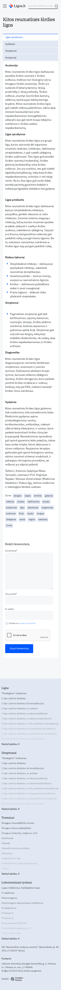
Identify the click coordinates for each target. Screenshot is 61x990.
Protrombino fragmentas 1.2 (16, 928)
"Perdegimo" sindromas (14, 693)
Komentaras (10, 550)
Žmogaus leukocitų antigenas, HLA (19, 833)
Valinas (5, 868)
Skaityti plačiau (9, 744)
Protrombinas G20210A (14, 923)
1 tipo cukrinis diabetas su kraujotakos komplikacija (28, 728)
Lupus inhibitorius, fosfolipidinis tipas (20, 887)
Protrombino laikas (11, 933)
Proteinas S (7, 918)
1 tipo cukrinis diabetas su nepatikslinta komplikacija (29, 733)
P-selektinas (8, 892)
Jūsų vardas (10, 594)
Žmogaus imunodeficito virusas (17, 822)
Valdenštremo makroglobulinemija (19, 863)
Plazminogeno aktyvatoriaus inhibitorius (22, 902)
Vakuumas (7, 853)
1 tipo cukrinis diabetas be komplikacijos (22, 703)
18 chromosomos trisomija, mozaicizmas (22, 738)
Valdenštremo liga (10, 858)
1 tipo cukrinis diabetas (13, 698)
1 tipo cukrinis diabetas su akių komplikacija (24, 713)
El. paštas (9, 609)
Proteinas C (7, 913)
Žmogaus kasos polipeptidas (16, 828)
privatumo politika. (27, 623)
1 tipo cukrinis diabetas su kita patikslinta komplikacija (30, 723)
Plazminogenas (9, 897)
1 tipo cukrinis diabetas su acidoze (19, 708)
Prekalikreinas (8, 907)
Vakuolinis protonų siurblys (15, 848)
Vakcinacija (7, 838)
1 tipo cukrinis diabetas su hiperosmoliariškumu (26, 718)
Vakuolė (5, 843)
